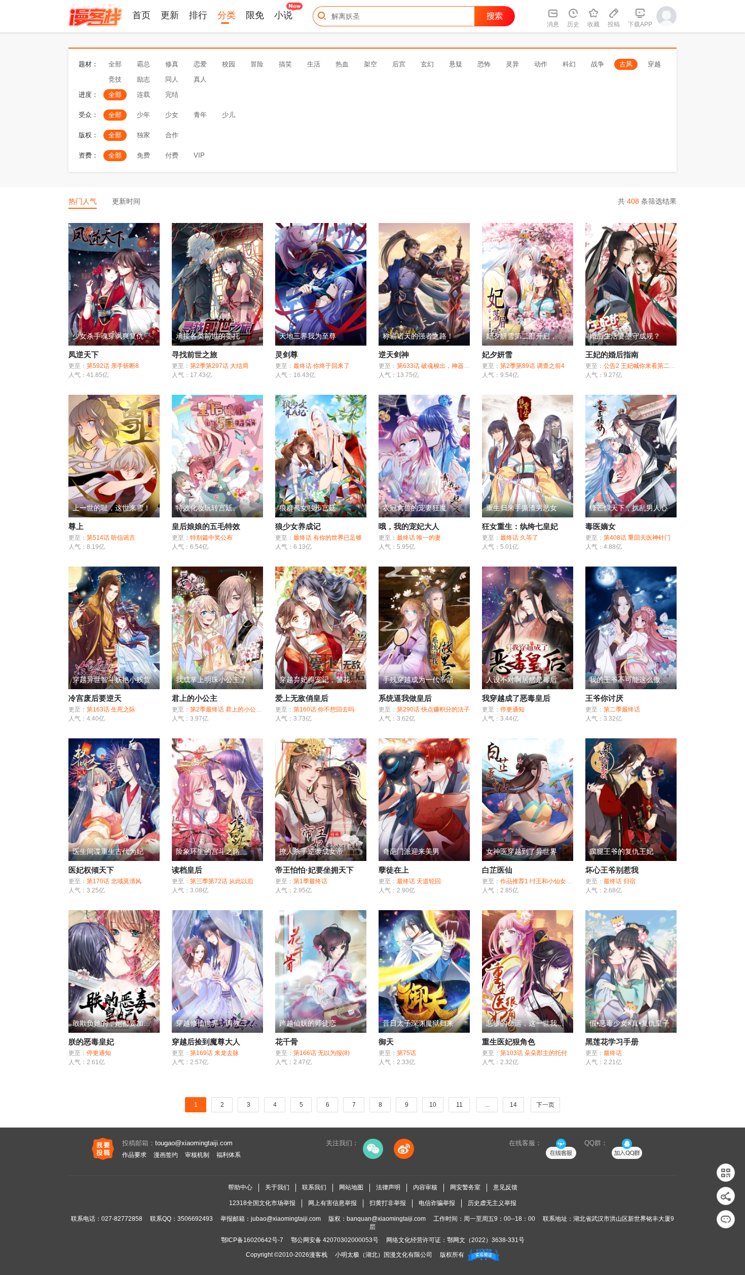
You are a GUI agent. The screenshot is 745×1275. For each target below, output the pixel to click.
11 (459, 1104)
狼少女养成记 (298, 526)
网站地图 (351, 1187)
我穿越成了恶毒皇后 (516, 698)
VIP (199, 155)
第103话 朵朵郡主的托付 (533, 1053)
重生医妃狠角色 (508, 1041)
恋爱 (200, 64)
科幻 (569, 64)
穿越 (654, 64)
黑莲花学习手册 (612, 1041)
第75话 (406, 1053)
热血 (342, 64)
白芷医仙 (497, 870)
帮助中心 (240, 1187)
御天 (386, 1041)
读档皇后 (187, 870)
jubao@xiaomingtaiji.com (286, 1218)
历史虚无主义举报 (492, 1203)
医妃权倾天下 (91, 870)
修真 (171, 64)
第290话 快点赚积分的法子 (433, 709)
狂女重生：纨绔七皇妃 (520, 526)
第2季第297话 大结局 (219, 365)
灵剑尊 (286, 354)
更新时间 (126, 201)
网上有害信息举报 (332, 1203)
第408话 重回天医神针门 (637, 537)
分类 (226, 15)
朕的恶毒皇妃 (91, 1041)
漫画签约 (166, 1154)
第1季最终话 (310, 881)
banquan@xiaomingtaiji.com (386, 1218)
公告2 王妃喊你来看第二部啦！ (646, 365)
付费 (171, 155)
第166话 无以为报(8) (321, 1053)
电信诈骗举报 (437, 1203)
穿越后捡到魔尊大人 (206, 1041)
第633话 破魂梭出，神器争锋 (436, 365)
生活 (313, 64)
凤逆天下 (83, 354)
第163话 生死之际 (111, 709)
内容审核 (425, 1187)
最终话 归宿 (620, 881)
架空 (370, 64)
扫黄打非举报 (387, 1203)
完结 (171, 94)
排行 (198, 15)
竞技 (115, 79)
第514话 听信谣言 (111, 537)
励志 (143, 79)
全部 (115, 64)
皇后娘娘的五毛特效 (206, 526)
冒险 (257, 64)
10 (432, 1104)
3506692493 (195, 1218)
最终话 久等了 (519, 537)
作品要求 (134, 1154)
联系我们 (314, 1187)
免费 (143, 155)
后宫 (398, 64)
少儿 (228, 115)
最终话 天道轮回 (419, 881)
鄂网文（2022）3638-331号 (486, 1240)
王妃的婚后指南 (612, 354)
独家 (143, 135)
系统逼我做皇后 (405, 698)
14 (513, 1104)
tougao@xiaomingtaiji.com (194, 1143)
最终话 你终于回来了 (321, 365)
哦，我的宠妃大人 (409, 526)
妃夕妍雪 (497, 354)
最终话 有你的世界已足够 (327, 537)
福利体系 (228, 1154)
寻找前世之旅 (194, 354)
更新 (170, 15)
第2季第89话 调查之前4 (532, 365)
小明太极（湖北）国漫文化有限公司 (383, 1254)
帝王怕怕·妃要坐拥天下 (314, 870)
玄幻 (427, 64)
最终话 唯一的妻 (419, 537)
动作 (540, 64)
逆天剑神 (394, 354)
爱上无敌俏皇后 (301, 698)
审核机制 (197, 1154)
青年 (200, 115)
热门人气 (82, 201)
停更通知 (512, 709)
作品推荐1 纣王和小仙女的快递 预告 (549, 881)
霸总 (143, 64)
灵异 (512, 64)
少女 (171, 115)
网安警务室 (465, 1187)
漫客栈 (318, 1254)
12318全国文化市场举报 (262, 1203)
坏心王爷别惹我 (612, 870)
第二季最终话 (622, 709)
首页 (141, 15)
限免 (255, 15)
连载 (143, 94)
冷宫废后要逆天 (95, 698)
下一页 (545, 1104)
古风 (625, 64)
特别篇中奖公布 (211, 537)
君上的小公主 (194, 698)
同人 (171, 79)
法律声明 (388, 1187)
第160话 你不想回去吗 (323, 709)
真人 (200, 79)
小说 (283, 15)
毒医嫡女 (600, 526)
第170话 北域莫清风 (114, 881)
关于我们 (277, 1187)
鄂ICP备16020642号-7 (252, 1240)
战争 (597, 64)
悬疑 (455, 64)
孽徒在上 (394, 870)
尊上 (76, 526)
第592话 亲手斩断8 (113, 365)
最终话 (613, 1053)
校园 (228, 64)
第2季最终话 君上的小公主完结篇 (235, 709)
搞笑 (285, 64)
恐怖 (484, 64)
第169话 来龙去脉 (214, 1053)
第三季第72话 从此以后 (221, 881)
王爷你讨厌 (604, 698)
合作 (171, 135)
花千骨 (286, 1041)
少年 (143, 115)
